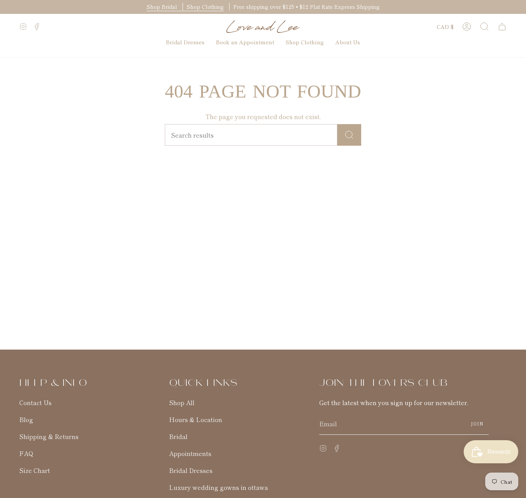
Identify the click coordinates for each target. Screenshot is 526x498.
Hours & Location (195, 419)
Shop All (181, 402)
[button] (484, 26)
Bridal (178, 436)
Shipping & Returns (49, 436)
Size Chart (34, 470)
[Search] (349, 135)
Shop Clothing (205, 6)
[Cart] (502, 26)
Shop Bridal (163, 6)
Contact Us (35, 402)
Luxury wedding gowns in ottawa (218, 487)
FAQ (26, 453)
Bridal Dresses (191, 470)
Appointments (190, 453)
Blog (26, 419)
